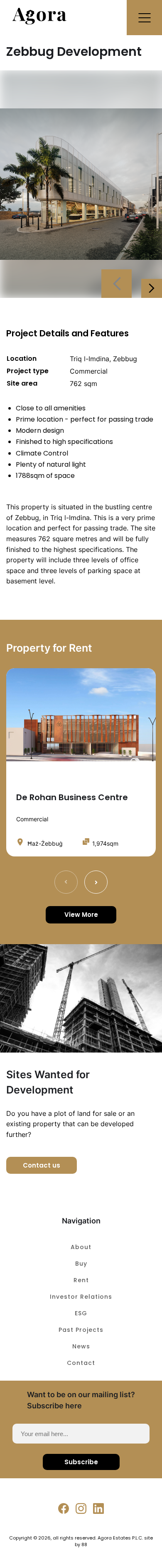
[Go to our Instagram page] (81, 1508)
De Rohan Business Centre (72, 797)
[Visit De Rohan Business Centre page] (81, 714)
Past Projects (81, 1330)
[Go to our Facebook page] (63, 1508)
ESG (81, 1313)
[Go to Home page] (39, 22)
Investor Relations (81, 1297)
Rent (81, 1280)
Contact (81, 1363)
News (81, 1346)
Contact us (41, 1165)
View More (81, 914)
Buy (81, 1263)
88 (84, 1544)
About (81, 1247)
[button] (144, 17)
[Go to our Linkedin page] (98, 1508)
